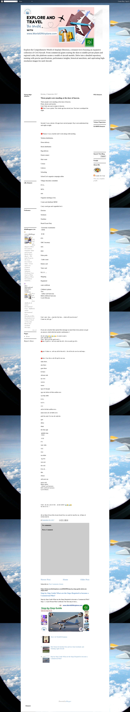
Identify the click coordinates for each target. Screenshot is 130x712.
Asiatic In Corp (100, 176)
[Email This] (60, 520)
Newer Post (46, 579)
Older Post (84, 579)
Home (65, 579)
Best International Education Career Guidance (29, 289)
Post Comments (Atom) (56, 584)
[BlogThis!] (62, 520)
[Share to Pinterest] (67, 520)
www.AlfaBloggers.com (30, 235)
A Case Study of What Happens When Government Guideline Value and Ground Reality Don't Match (30, 246)
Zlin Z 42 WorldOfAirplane (59, 637)
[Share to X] (64, 520)
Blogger (68, 701)
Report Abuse (29, 341)
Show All (34, 330)
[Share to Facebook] (65, 520)
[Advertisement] (69, 78)
